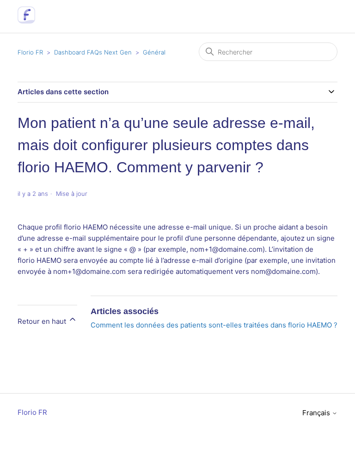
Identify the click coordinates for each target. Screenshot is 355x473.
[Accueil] (26, 21)
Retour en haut (43, 321)
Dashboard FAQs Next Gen (93, 52)
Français (317, 413)
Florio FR (30, 52)
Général (154, 52)
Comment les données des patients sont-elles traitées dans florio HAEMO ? (214, 325)
